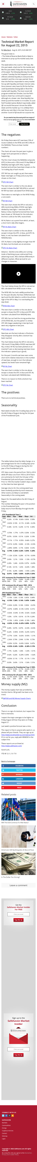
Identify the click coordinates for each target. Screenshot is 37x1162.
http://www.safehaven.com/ (11, 746)
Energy (4, 1128)
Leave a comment (18, 885)
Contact (4, 1133)
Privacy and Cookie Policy (10, 1155)
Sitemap (4, 1136)
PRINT (19, 788)
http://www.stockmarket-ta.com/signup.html (17, 735)
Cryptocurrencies (7, 1131)
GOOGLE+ (19, 774)
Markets (4, 1123)
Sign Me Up (18, 920)
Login (4, 1139)
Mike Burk (7, 50)
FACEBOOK (19, 766)
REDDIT (19, 783)
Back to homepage (8, 761)
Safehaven (6, 1120)
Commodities (6, 1125)
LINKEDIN (19, 779)
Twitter (19, 770)
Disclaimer (28, 1153)
